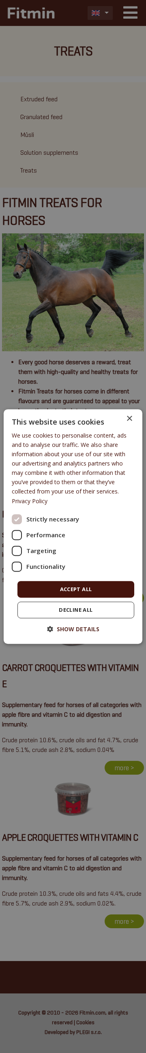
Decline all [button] (75, 609)
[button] (73, 629)
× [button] (129, 419)
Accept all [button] (76, 589)
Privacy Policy (29, 501)
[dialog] (73, 526)
